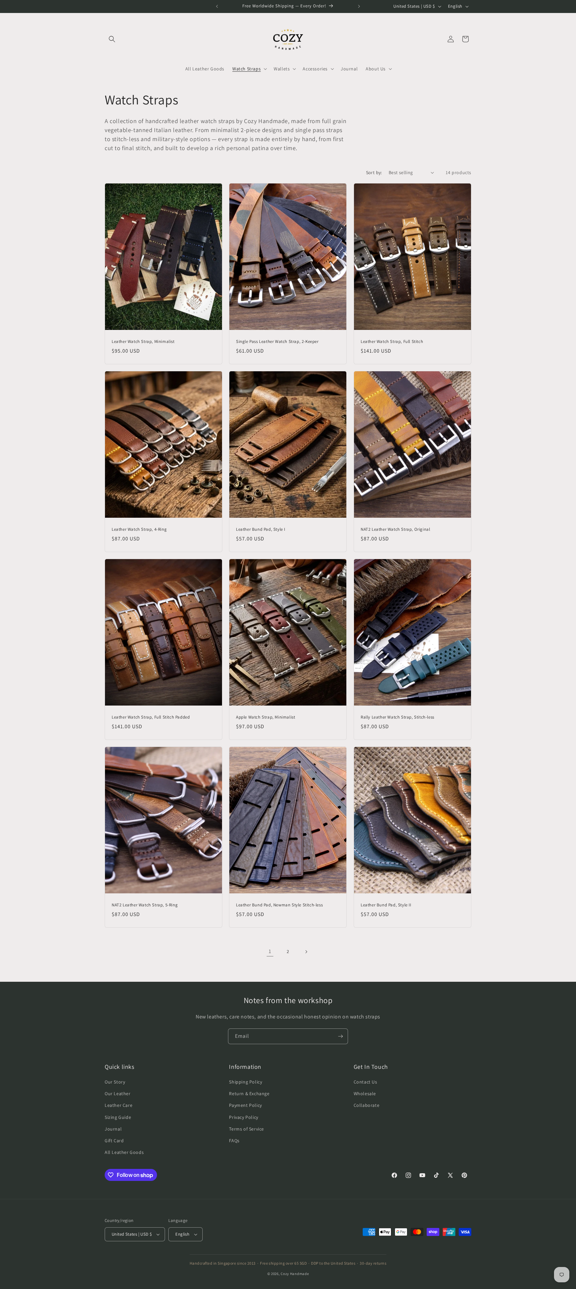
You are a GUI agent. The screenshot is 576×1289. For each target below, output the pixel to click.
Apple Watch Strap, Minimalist (265, 717)
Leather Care (118, 1105)
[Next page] (306, 951)
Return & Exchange (249, 1094)
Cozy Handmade (295, 1273)
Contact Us (365, 1082)
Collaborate (367, 1105)
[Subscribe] (340, 1036)
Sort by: (374, 172)
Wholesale (365, 1094)
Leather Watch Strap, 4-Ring (139, 529)
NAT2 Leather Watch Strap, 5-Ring (145, 905)
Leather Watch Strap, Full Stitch (392, 341)
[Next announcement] (359, 6)
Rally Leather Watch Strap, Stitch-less (397, 717)
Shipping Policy (245, 1082)
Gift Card (114, 1141)
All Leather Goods (124, 1152)
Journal (113, 1129)
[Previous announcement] (217, 6)
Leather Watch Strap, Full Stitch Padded (151, 717)
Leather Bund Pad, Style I (260, 529)
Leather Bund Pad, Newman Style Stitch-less (279, 905)
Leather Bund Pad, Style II (386, 905)
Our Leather (118, 1094)
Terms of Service (246, 1129)
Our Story (115, 1082)
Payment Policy (245, 1105)
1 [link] (270, 951)
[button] (112, 39)
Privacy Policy (243, 1117)
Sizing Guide (118, 1117)
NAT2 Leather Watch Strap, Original (395, 529)
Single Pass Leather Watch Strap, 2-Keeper (277, 341)
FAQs (234, 1141)
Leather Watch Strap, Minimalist (143, 341)
